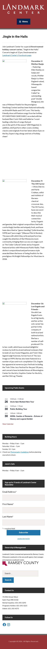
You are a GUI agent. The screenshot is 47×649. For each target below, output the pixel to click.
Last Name (7, 516)
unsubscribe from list (23, 538)
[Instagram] (8, 625)
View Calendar (7, 424)
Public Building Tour (18, 409)
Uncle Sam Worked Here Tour (22, 402)
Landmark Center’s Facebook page (16, 55)
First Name (8, 504)
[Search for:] (23, 573)
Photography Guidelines (19, 452)
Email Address (9, 491)
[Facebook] (4, 625)
